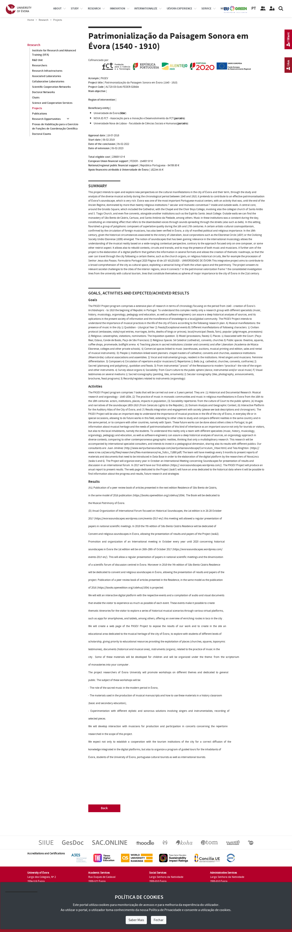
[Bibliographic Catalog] (184, 842)
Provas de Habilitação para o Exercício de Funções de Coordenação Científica (55, 126)
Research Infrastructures (47, 71)
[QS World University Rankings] (137, 858)
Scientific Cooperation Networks (51, 87)
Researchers (39, 65)
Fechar (159, 920)
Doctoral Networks (43, 92)
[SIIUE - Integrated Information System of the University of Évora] (46, 842)
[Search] (281, 8)
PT (253, 8)
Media (224, 8)
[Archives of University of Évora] (209, 842)
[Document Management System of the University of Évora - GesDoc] (73, 842)
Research (44, 20)
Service (206, 8)
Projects (37, 108)
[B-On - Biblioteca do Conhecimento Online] (250, 842)
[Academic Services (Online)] (109, 842)
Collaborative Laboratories (48, 81)
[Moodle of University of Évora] (145, 842)
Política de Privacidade (165, 910)
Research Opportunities (46, 119)
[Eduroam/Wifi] (232, 842)
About (57, 8)
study (74, 8)
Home (30, 20)
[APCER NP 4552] (230, 858)
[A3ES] (79, 858)
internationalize (145, 8)
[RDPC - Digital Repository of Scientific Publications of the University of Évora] (165, 842)
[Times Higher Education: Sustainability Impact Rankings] (173, 858)
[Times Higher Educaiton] (104, 858)
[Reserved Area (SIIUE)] (272, 8)
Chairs (36, 98)
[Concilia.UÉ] (207, 858)
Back (104, 808)
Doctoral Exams (41, 134)
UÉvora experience (179, 8)
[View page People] (263, 8)
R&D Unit (37, 60)
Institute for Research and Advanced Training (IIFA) (54, 53)
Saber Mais (136, 920)
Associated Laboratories (46, 76)
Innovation (117, 8)
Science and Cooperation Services (52, 103)
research (94, 8)
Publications (39, 114)
